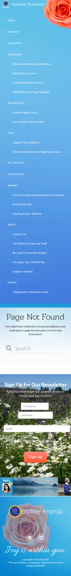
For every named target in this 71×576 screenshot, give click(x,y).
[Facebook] (30, 538)
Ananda (5, 7)
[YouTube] (41, 537)
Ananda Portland (28, 4)
